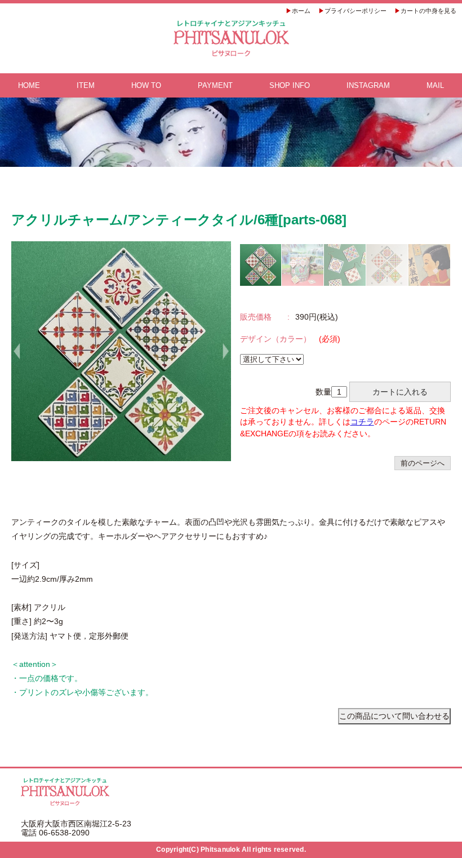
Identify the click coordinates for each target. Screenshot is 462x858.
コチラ (362, 421)
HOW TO (146, 85)
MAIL (435, 85)
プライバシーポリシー (356, 10)
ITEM (86, 85)
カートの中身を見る (428, 10)
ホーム (301, 10)
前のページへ (423, 463)
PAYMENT (215, 85)
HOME (29, 85)
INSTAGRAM (368, 85)
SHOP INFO (289, 85)
